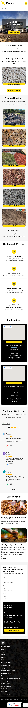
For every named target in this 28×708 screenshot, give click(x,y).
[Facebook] (3, 643)
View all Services (5, 665)
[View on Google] (4, 434)
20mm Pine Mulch (14, 185)
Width (4, 585)
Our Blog (3, 660)
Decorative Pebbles (14, 84)
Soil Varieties (4, 689)
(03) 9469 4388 (14, 349)
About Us (3, 649)
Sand (2, 675)
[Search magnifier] (26, 8)
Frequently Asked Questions (8, 652)
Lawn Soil (14, 225)
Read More (3, 525)
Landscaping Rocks (6, 681)
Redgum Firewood (5, 683)
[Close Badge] (21, 702)
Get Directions (14, 389)
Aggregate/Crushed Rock (7, 668)
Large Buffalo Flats (14, 145)
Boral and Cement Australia (8, 670)
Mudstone (14, 125)
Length (4, 577)
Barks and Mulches (6, 686)
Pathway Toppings (5, 694)
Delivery (3, 654)
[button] (26, 3)
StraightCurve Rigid (14, 165)
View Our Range (14, 32)
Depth (4, 594)
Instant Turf (4, 691)
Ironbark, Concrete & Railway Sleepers (10, 678)
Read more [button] (8, 443)
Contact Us (4, 657)
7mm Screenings (14, 205)
